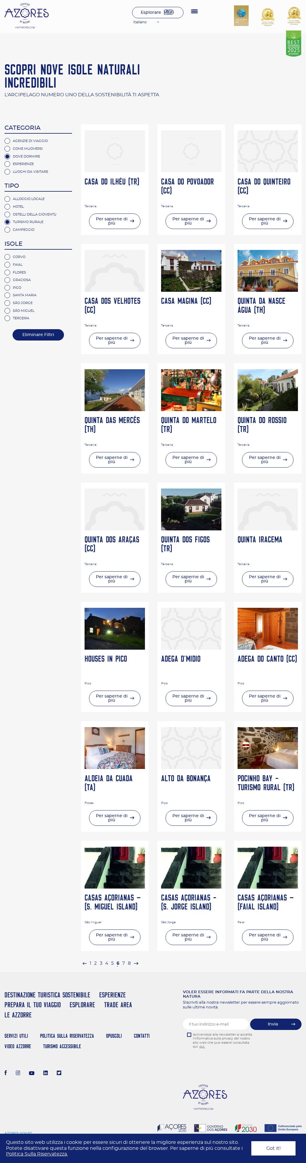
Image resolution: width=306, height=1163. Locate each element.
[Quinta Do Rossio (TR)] (268, 409)
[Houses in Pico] (115, 648)
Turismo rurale (28, 222)
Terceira (21, 318)
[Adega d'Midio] (191, 648)
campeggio (23, 229)
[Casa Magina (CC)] (191, 290)
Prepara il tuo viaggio (32, 1004)
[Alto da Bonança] (191, 767)
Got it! (273, 1148)
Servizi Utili (16, 1036)
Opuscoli (114, 1036)
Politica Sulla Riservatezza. (37, 1154)
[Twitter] (59, 1073)
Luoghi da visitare (30, 171)
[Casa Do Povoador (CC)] (191, 170)
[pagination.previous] (84, 963)
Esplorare (151, 12)
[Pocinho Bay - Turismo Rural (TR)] (268, 767)
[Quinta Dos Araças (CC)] (115, 528)
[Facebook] (5, 1073)
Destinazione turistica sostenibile (47, 995)
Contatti (142, 1036)
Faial (17, 264)
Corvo (19, 257)
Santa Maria (24, 295)
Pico (17, 287)
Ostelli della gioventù (34, 214)
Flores (19, 272)
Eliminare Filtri (38, 335)
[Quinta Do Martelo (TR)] (191, 409)
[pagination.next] (136, 963)
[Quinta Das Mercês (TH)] (115, 409)
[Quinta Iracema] (268, 528)
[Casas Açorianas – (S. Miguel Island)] (115, 887)
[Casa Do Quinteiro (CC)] (268, 170)
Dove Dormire (26, 156)
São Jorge (23, 303)
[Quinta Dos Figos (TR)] (191, 528)
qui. (202, 1046)
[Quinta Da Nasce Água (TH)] (268, 290)
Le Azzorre (18, 1015)
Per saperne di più (112, 221)
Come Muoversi (28, 148)
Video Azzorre (17, 1046)
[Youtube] (31, 1073)
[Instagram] (18, 1073)
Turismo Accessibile (62, 1046)
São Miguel (23, 310)
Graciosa (22, 280)
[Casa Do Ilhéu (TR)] (115, 170)
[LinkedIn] (45, 1073)
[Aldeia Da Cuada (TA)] (115, 767)
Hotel (18, 206)
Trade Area (118, 1004)
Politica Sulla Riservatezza (67, 1036)
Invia (273, 1024)
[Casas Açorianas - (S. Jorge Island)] (191, 887)
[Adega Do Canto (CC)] (268, 648)
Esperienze (23, 164)
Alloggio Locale (29, 199)
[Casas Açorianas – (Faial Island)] (268, 887)
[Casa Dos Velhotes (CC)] (115, 290)
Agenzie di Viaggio (30, 141)
